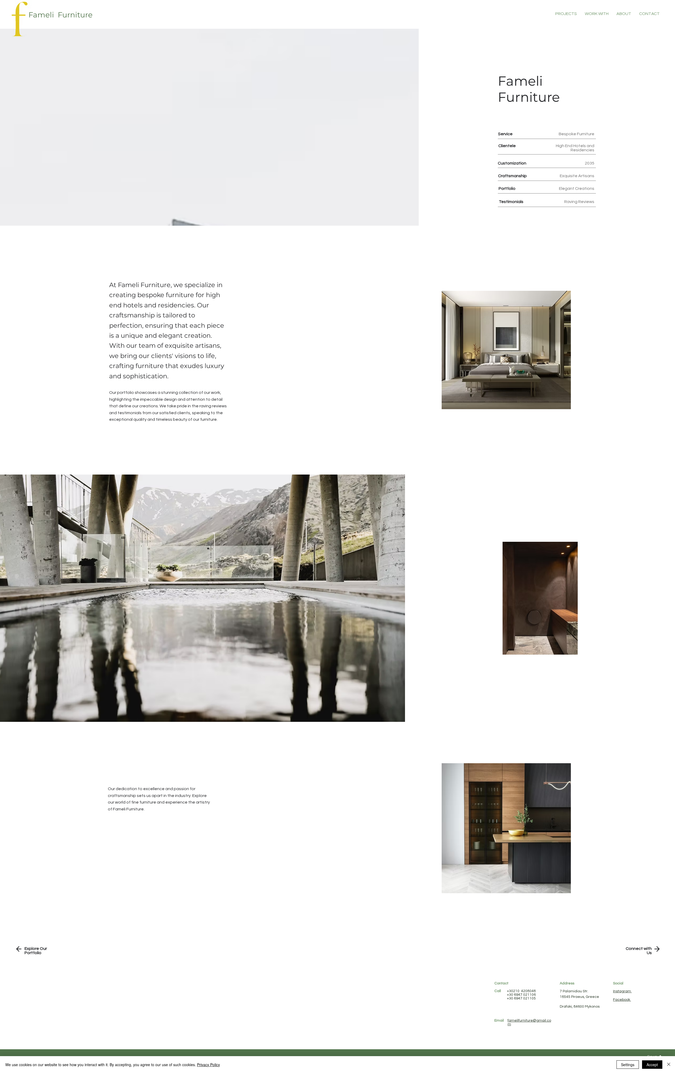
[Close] (669, 1064)
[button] (649, 13)
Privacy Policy (208, 1064)
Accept (652, 1064)
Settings (627, 1064)
